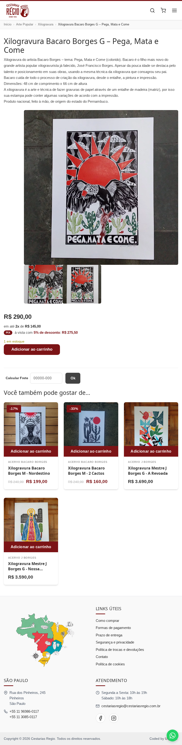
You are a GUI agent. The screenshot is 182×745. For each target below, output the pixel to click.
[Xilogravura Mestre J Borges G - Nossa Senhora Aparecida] (31, 525)
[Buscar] (152, 10)
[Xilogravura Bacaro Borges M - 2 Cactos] (91, 429)
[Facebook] (100, 718)
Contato (102, 657)
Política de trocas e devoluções (120, 650)
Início (7, 24)
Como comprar (107, 621)
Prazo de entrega (109, 635)
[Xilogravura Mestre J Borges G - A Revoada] (151, 429)
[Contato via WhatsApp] (172, 735)
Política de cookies (110, 664)
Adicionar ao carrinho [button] (31, 451)
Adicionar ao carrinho (31, 349)
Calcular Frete (17, 378)
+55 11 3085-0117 (23, 717)
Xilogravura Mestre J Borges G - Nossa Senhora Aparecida (27, 568)
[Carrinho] (163, 10)
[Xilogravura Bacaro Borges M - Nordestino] (31, 429)
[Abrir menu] (174, 10)
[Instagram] (113, 718)
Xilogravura (45, 24)
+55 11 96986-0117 (24, 711)
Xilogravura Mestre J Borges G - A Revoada (148, 470)
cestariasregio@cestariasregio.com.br (130, 706)
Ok (73, 378)
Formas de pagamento (113, 628)
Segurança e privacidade (115, 642)
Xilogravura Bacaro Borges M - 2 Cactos (86, 470)
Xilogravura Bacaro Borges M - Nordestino (29, 470)
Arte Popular (24, 24)
